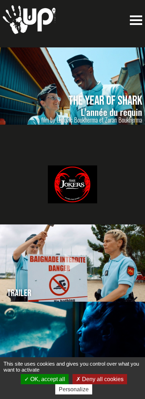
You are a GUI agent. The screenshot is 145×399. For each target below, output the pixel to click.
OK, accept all (47, 379)
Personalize (74, 389)
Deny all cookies (102, 379)
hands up (29, 23)
